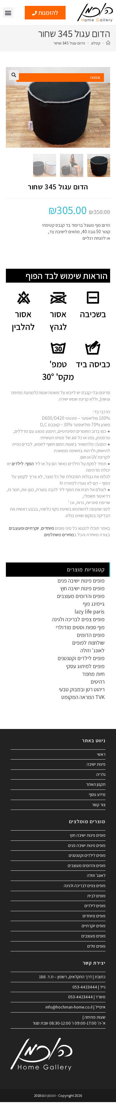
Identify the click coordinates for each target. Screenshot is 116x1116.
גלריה (100, 774)
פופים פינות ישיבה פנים (81, 580)
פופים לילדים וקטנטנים (81, 658)
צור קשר (98, 804)
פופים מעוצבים (93, 936)
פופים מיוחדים (94, 916)
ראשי (101, 754)
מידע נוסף (97, 794)
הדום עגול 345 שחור (69, 43)
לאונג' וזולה (92, 650)
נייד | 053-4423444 (88, 987)
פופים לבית (96, 896)
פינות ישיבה (96, 764)
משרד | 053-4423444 (86, 997)
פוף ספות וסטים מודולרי (80, 627)
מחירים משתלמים (59, 534)
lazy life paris (90, 611)
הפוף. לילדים (22, 463)
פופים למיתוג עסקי (85, 666)
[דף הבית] (108, 43)
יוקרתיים (32, 528)
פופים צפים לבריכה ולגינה (78, 619)
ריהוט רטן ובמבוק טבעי (82, 689)
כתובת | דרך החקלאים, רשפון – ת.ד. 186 (72, 976)
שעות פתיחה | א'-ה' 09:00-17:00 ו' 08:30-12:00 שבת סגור (68, 1020)
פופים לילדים (94, 905)
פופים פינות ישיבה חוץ (82, 588)
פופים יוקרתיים (93, 926)
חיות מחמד (93, 673)
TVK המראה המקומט (83, 697)
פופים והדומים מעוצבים (81, 596)
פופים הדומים (91, 634)
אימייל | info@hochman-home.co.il (75, 1007)
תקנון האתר (95, 784)
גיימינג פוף (94, 603)
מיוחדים (47, 528)
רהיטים (98, 681)
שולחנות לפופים (88, 642)
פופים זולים (96, 946)
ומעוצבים (16, 528)
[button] (8, 12)
